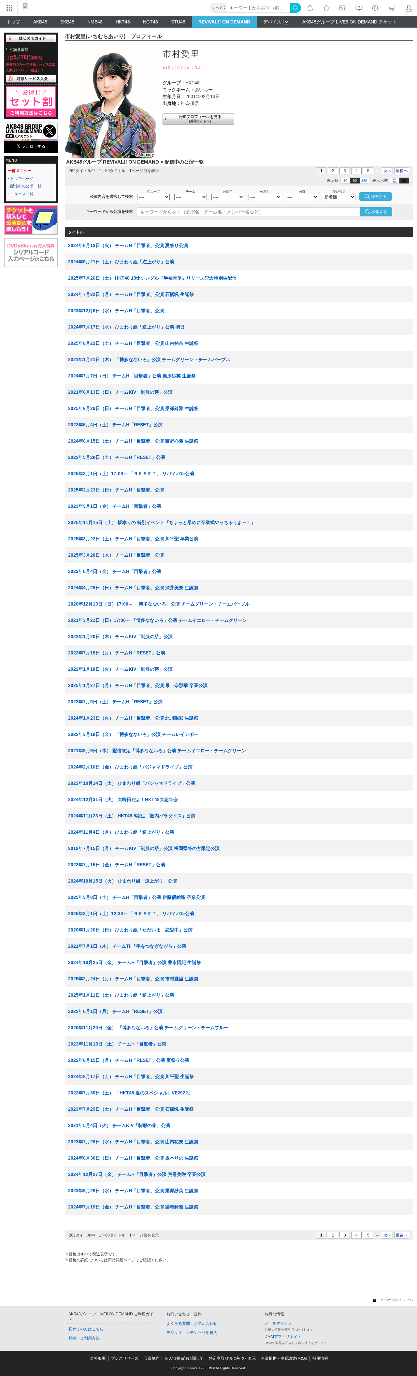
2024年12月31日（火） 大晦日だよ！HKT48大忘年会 (123, 799)
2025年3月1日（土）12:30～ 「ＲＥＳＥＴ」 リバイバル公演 (131, 913)
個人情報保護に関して (184, 1358)
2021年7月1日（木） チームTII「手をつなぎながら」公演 (127, 946)
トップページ (22, 178)
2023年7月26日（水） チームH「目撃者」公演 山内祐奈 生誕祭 (133, 1141)
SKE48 (67, 21)
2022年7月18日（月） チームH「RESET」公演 (116, 652)
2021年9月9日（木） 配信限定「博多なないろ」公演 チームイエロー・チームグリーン (157, 750)
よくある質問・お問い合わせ (191, 1323)
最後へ (402, 170)
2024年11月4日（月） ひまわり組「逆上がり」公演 (121, 832)
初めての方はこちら (86, 1329)
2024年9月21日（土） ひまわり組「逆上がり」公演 (121, 261)
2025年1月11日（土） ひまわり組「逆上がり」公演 (121, 995)
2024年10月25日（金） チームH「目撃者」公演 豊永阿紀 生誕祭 (134, 962)
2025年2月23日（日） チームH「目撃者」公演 (116, 489)
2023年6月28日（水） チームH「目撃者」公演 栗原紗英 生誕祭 (133, 1190)
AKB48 (40, 21)
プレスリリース (124, 1358)
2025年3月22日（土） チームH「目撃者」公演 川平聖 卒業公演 (133, 538)
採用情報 (320, 1358)
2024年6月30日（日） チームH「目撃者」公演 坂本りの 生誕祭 (133, 1158)
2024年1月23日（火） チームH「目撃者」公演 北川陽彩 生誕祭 (133, 718)
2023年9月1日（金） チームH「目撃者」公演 (114, 506)
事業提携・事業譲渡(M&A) (284, 1358)
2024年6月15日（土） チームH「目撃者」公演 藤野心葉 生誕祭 (133, 441)
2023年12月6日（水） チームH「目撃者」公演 (116, 310)
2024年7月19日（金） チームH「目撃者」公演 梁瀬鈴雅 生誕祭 (133, 1206)
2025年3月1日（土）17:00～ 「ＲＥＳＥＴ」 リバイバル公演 (131, 473)
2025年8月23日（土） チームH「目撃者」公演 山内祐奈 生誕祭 (133, 343)
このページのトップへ (395, 1300)
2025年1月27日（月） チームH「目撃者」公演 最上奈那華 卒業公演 (138, 685)
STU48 (178, 21)
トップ (13, 21)
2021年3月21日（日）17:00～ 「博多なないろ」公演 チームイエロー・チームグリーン (157, 620)
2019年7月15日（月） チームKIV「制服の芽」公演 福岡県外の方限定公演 (144, 848)
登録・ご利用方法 (84, 1338)
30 (345, 181)
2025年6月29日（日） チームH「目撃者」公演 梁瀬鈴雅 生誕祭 (133, 408)
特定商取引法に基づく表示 (232, 1358)
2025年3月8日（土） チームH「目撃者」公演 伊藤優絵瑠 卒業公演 (136, 897)
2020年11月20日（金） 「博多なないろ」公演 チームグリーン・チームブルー (148, 1027)
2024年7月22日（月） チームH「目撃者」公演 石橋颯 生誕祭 (131, 294)
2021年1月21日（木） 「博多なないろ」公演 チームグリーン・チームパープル (149, 359)
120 (364, 181)
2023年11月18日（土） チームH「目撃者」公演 (117, 1044)
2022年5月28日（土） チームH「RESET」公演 (116, 457)
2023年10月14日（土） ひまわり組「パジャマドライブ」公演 (131, 783)
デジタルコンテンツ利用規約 (191, 1332)
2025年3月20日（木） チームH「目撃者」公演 (116, 555)
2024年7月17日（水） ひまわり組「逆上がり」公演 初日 (126, 326)
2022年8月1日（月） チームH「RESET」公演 (115, 1011)
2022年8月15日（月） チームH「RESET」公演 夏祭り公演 (128, 1060)
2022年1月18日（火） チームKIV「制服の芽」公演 (120, 669)
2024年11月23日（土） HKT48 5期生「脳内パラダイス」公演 (131, 815)
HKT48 (123, 21)
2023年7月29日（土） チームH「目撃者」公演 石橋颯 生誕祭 (131, 1109)
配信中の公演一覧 (25, 186)
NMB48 (95, 21)
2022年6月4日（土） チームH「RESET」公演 (115, 424)
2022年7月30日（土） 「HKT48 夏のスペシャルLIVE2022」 (130, 1092)
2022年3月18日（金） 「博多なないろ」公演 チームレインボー (133, 734)
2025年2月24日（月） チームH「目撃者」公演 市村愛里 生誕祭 (133, 978)
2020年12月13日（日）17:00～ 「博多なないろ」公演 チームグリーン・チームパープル (159, 604)
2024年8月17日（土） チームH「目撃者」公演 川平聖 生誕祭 (131, 1076)
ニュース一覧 (22, 194)
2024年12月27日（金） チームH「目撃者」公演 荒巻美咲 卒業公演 (137, 1174)
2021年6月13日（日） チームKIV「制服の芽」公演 (120, 392)
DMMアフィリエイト (283, 1336)
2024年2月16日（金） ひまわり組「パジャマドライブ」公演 (130, 766)
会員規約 (151, 1358)
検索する (379, 212)
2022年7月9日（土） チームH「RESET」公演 (115, 701)
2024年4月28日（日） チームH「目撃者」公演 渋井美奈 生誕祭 (133, 587)
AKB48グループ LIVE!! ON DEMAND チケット (349, 21)
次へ (387, 170)
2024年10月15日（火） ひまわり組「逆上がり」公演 (122, 881)
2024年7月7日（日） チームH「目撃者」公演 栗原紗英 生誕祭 (132, 375)
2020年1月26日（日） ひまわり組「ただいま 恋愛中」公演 (130, 929)
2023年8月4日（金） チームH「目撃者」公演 (114, 571)
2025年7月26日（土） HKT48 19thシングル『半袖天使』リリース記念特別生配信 (152, 278)
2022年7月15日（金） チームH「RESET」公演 (116, 864)
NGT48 (150, 21)
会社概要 (98, 1358)
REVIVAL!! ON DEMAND (224, 21)
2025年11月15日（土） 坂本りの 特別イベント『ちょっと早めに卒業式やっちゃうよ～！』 (162, 522)
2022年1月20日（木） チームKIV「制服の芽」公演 (120, 636)
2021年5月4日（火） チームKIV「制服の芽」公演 (119, 1125)
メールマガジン (278, 1323)
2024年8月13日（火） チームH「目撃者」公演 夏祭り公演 (128, 245)
